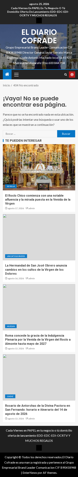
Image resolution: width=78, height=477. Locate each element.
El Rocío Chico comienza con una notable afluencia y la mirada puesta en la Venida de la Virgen (37, 200)
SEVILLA (11, 186)
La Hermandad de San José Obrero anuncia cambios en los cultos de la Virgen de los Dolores (36, 269)
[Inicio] (7, 74)
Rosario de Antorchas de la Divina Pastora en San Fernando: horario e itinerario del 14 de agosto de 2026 (37, 410)
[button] (16, 74)
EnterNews (30, 472)
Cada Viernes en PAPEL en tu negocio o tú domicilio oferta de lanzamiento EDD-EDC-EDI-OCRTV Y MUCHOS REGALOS (38, 11)
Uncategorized (16, 256)
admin (31, 208)
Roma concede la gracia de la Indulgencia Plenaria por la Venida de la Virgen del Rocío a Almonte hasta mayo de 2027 (38, 340)
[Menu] (16, 74)
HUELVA (11, 326)
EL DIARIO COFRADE (39, 36)
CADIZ (10, 396)
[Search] (65, 74)
